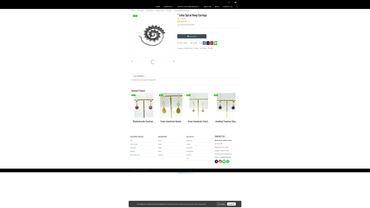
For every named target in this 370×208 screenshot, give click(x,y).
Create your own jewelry (187, 7)
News (159, 151)
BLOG (217, 7)
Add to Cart (192, 36)
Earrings (196, 48)
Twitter (188, 144)
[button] (237, 7)
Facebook (189, 140)
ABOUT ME (207, 7)
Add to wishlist (183, 43)
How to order (133, 144)
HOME (158, 7)
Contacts (160, 155)
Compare (194, 43)
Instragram (189, 147)
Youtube (188, 155)
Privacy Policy (190, 204)
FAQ (131, 140)
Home (160, 140)
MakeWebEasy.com (188, 173)
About (160, 144)
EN (237, 2)
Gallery (160, 147)
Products (168, 7)
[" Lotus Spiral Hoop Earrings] (153, 36)
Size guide (133, 147)
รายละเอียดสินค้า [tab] (138, 76)
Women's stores (188, 48)
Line (187, 158)
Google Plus (189, 151)
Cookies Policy (202, 204)
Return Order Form (135, 155)
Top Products (203, 48)
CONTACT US (227, 7)
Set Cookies (221, 204)
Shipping (132, 151)
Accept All (231, 204)
